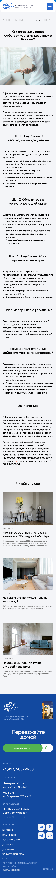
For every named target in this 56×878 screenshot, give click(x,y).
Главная (6, 17)
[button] (11, 850)
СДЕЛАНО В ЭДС (11, 870)
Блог (14, 17)
